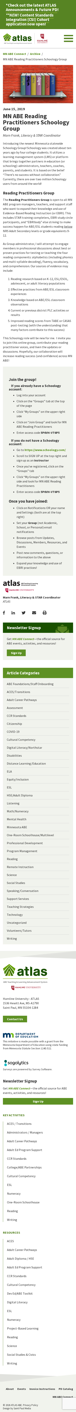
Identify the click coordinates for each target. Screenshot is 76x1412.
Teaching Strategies (20, 907)
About (10, 1389)
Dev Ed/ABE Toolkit (20, 1293)
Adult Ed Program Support (24, 1150)
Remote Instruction (20, 867)
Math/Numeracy (17, 811)
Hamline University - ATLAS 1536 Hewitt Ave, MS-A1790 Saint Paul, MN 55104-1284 (21, 1003)
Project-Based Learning (23, 1328)
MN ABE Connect (14, 54)
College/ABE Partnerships (24, 1167)
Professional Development (25, 843)
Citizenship (14, 724)
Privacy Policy (30, 1405)
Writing (12, 938)
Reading (12, 859)
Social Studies (16, 883)
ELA (9, 771)
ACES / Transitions (19, 1124)
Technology (15, 915)
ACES (10, 1241)
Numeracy (13, 1193)
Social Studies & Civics (21, 1354)
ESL (9, 787)
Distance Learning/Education (26, 763)
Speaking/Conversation (22, 891)
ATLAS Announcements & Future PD (31, 7)
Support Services (18, 899)
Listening (13, 803)
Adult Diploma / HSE (20, 1258)
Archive (35, 54)
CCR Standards (16, 716)
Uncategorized (17, 923)
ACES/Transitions (18, 692)
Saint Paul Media (22, 1408)
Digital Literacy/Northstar (24, 747)
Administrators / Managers (25, 1132)
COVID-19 (13, 732)
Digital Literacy (17, 1302)
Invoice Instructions (42, 1389)
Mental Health (16, 819)
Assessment (15, 708)
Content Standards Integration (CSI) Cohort (30, 17)
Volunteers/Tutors (19, 930)
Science (12, 875)
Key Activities (14, 1115)
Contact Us (15, 1019)
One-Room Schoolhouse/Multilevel (30, 835)
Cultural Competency (21, 740)
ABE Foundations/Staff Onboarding (30, 684)
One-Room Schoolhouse (23, 1202)
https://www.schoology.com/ (45, 450)
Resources (11, 1232)
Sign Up (16, 653)
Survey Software (42, 1069)
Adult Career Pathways (22, 700)
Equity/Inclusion (18, 779)
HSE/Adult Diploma (20, 795)
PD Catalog (66, 1389)
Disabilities (14, 755)
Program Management (22, 851)
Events (21, 1389)
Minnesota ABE (17, 827)
